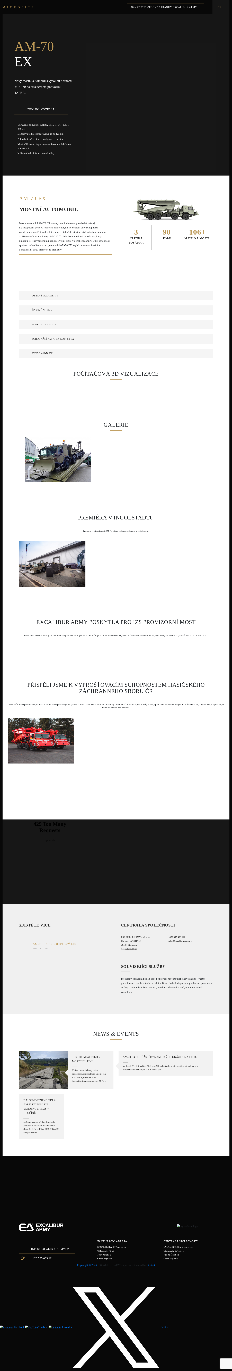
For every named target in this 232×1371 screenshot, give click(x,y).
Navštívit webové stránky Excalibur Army (164, 7)
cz (220, 7)
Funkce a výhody (44, 324)
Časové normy (42, 310)
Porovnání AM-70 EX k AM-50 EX (53, 338)
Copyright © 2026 (87, 1265)
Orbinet (151, 1265)
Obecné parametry (45, 295)
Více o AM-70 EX (42, 353)
